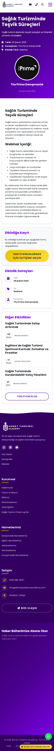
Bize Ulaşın (29, 608)
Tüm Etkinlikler (27, 396)
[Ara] (42, 4)
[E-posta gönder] (30, 4)
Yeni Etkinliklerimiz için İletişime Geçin (27, 256)
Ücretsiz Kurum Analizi (37, 747)
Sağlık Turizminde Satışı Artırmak (22, 325)
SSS (17, 746)
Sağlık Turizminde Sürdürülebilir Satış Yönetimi (25, 373)
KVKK (9, 746)
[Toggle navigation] (50, 4)
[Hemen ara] (36, 4)
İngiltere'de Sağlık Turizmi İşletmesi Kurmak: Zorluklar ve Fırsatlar (26, 349)
